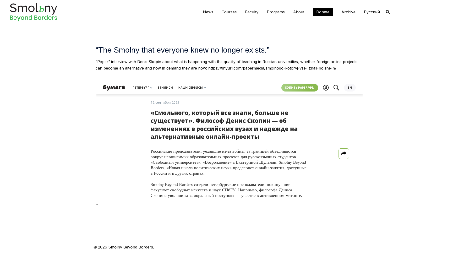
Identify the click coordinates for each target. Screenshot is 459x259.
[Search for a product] (388, 12)
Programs (276, 12)
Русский (372, 12)
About (298, 12)
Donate (322, 12)
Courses (229, 12)
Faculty (251, 12)
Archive (348, 12)
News (208, 12)
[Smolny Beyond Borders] (33, 11)
